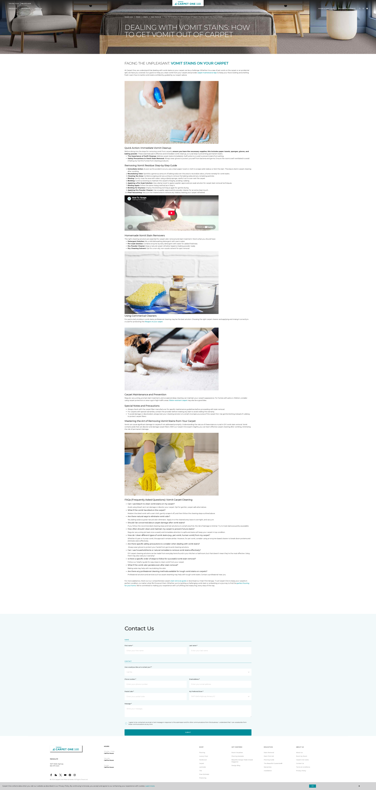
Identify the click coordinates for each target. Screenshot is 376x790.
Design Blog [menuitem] (235, 765)
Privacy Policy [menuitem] (301, 771)
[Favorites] (363, 8)
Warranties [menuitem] (268, 767)
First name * (129, 645)
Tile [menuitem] (200, 771)
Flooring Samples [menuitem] (237, 756)
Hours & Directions (326, 8)
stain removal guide (178, 581)
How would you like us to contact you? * (138, 667)
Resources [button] (25, 8)
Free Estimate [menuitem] (204, 774)
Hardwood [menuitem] (203, 760)
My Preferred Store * (196, 691)
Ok (312, 786)
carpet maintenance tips (207, 73)
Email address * (194, 679)
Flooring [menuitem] (202, 752)
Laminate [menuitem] (202, 767)
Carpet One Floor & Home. (64, 779)
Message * (128, 703)
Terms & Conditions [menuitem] (303, 767)
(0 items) (367, 8)
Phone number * (130, 679)
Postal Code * (129, 691)
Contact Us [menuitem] (300, 763)
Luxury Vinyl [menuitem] (203, 756)
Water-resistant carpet (178, 400)
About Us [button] (38, 8)
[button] (360, 8)
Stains (145, 17)
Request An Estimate (347, 8)
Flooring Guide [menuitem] (269, 760)
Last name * (193, 645)
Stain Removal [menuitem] (269, 752)
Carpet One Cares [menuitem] (302, 760)
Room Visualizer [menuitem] (237, 752)
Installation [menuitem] (268, 771)
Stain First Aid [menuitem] (269, 756)
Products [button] (13, 8)
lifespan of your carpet (154, 322)
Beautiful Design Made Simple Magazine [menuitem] (242, 761)
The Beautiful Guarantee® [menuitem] (273, 763)
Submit (188, 732)
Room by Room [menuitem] (301, 756)
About (138, 17)
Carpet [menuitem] (201, 763)
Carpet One (129, 17)
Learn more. (150, 786)
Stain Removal (156, 17)
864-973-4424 (26, 3)
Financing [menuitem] (202, 778)
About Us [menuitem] (299, 752)
